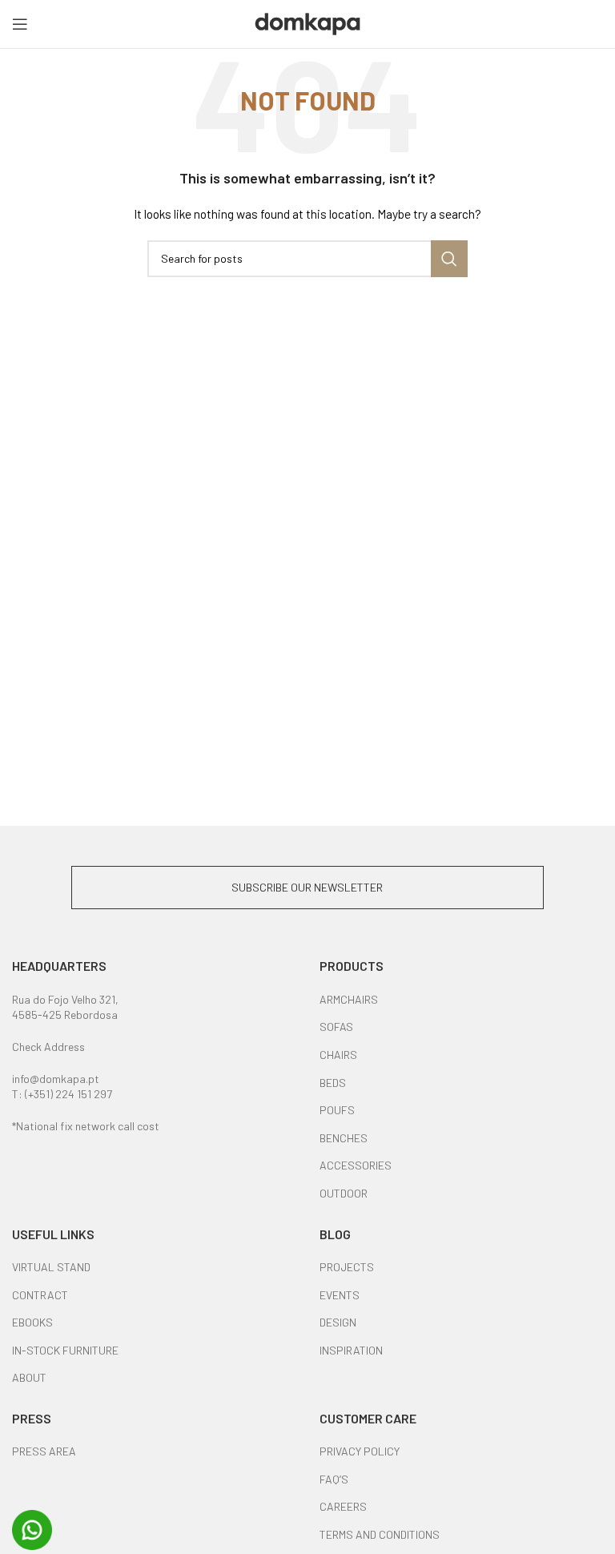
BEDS (333, 1082)
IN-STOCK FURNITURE (65, 1350)
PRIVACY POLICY (360, 1451)
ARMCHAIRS (349, 999)
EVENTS (340, 1295)
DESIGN (338, 1322)
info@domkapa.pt (55, 1078)
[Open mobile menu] (20, 24)
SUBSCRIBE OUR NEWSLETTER (307, 887)
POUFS (337, 1110)
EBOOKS (32, 1322)
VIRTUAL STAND (51, 1267)
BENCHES (344, 1138)
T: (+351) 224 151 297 (62, 1094)
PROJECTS (347, 1267)
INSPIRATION (351, 1350)
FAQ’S (334, 1479)
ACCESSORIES (356, 1165)
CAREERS (343, 1506)
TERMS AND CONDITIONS (380, 1534)
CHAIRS (338, 1054)
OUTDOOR (344, 1193)
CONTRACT (40, 1295)
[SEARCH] (449, 258)
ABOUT (29, 1377)
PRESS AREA (44, 1451)
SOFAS (336, 1026)
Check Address (48, 1046)
